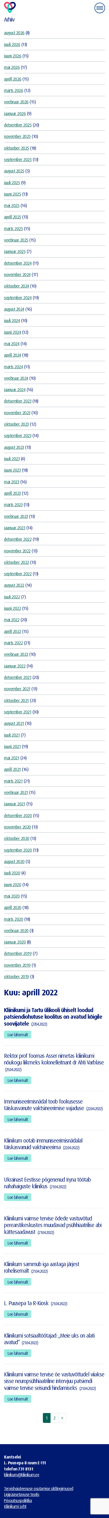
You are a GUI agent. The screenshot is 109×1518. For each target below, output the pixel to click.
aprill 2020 (12, 907)
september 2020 (18, 850)
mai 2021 (11, 757)
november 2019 (17, 965)
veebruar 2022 (16, 654)
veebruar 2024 (16, 378)
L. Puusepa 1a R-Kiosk (26, 1303)
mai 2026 (12, 67)
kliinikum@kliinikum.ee (21, 1474)
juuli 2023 (12, 458)
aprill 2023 (12, 493)
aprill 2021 (12, 769)
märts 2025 (13, 228)
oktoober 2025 (16, 148)
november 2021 (17, 688)
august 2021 (14, 723)
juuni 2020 (12, 884)
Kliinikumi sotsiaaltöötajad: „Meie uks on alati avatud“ (49, 1339)
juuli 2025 (12, 182)
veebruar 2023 (16, 516)
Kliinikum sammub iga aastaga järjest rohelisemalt (41, 1267)
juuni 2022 (12, 608)
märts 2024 (13, 366)
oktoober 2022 (16, 562)
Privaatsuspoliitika (18, 1500)
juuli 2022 (12, 596)
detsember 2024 (17, 263)
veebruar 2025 (16, 240)
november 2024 (17, 274)
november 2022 (17, 550)
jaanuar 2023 (14, 527)
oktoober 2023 (16, 424)
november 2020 (17, 827)
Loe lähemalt (17, 1034)
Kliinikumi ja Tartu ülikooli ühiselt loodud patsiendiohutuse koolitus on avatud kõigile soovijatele (53, 1017)
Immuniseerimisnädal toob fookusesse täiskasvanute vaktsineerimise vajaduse (44, 1104)
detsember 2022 (17, 539)
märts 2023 (13, 504)
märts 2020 (13, 919)
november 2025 (17, 136)
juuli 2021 (12, 735)
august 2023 (14, 447)
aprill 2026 (12, 79)
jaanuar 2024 (14, 389)
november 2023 (17, 412)
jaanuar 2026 (15, 113)
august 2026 (14, 32)
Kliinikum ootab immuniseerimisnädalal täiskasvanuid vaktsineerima (43, 1144)
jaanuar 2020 (15, 942)
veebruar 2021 (16, 792)
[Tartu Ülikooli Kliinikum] (10, 8)
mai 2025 (11, 205)
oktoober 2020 (16, 838)
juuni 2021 (12, 746)
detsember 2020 (18, 815)
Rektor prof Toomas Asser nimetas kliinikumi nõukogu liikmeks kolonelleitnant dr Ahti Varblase (54, 1059)
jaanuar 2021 (14, 803)
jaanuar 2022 (14, 666)
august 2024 (14, 309)
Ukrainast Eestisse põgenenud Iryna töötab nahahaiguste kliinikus (47, 1183)
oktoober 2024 (16, 286)
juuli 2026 (12, 44)
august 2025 (14, 171)
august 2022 (14, 585)
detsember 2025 (17, 125)
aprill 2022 (12, 631)
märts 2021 (13, 781)
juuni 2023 (12, 470)
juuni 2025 (12, 194)
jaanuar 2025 (14, 251)
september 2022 (17, 573)
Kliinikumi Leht (15, 1506)
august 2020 (14, 861)
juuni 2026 (12, 55)
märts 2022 (13, 642)
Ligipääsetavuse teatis (21, 1494)
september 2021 (17, 711)
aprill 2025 (12, 216)
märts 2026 (13, 90)
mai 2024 (11, 343)
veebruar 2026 (16, 101)
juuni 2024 (12, 332)
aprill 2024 (12, 355)
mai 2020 (12, 896)
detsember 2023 (17, 401)
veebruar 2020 (16, 930)
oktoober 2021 (16, 700)
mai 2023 (11, 481)
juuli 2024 (12, 320)
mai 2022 (11, 619)
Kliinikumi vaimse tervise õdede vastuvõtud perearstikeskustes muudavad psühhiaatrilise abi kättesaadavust (52, 1225)
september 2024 (17, 297)
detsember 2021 (17, 677)
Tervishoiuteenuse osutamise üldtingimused (38, 1488)
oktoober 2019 (16, 976)
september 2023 (17, 435)
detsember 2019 (17, 953)
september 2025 (17, 159)
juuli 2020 (12, 873)
